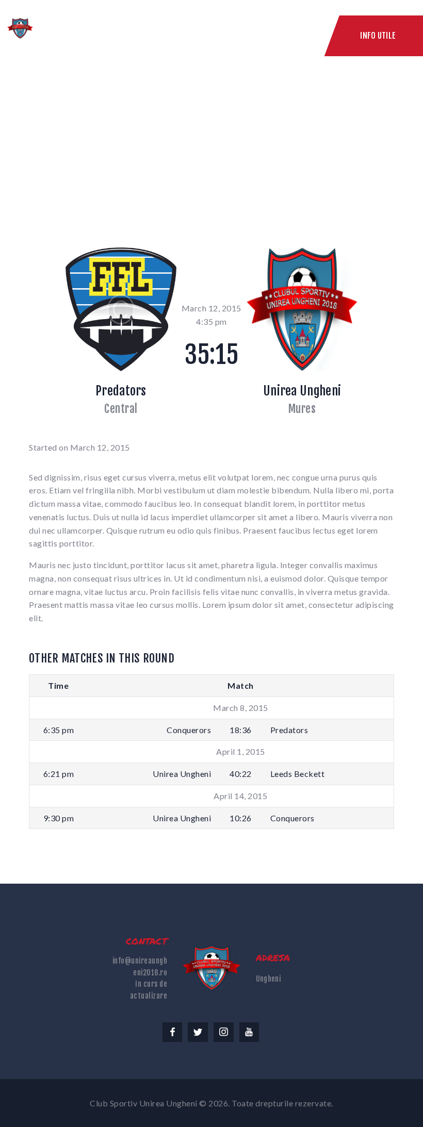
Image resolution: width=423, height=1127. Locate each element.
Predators (121, 391)
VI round (175, 133)
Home (124, 133)
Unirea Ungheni (302, 391)
